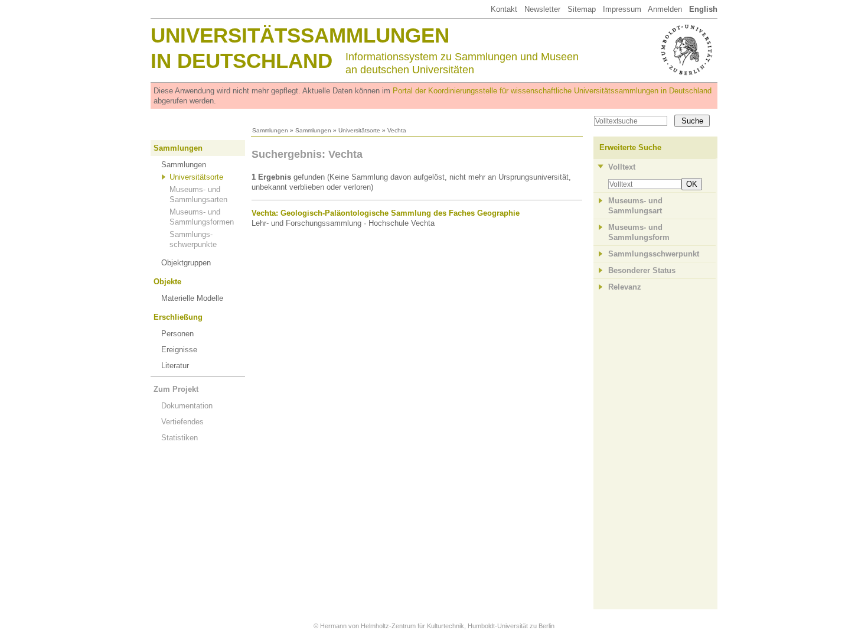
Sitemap (581, 9)
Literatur (175, 365)
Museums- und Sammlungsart (635, 205)
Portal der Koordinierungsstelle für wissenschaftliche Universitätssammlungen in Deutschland (552, 90)
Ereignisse (179, 349)
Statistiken (179, 437)
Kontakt (504, 9)
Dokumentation (187, 405)
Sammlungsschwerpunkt (653, 253)
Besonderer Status (642, 270)
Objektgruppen (186, 262)
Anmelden (665, 9)
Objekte (167, 281)
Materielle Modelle (192, 298)
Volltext (621, 167)
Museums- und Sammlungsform (639, 232)
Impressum (622, 9)
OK (691, 184)
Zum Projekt (176, 389)
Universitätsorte (359, 130)
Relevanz (624, 286)
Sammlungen (270, 130)
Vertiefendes (182, 421)
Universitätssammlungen (300, 35)
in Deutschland (241, 60)
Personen (177, 333)
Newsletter (542, 9)
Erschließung (178, 317)
